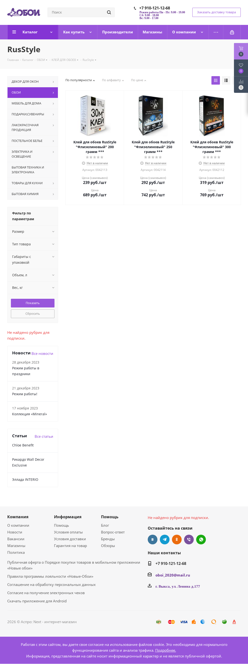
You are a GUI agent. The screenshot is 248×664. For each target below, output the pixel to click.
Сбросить (32, 313)
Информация (67, 516)
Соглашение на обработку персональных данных (51, 584)
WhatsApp (201, 539)
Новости (14, 532)
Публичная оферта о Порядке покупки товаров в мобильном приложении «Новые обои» (73, 565)
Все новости (42, 353)
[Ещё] (216, 32)
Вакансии (15, 538)
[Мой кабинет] (232, 32)
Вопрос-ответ (113, 532)
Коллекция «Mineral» (29, 414)
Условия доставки (70, 538)
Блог (105, 525)
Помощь (61, 525)
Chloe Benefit (23, 445)
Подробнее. (165, 650)
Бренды (108, 538)
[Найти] (109, 12)
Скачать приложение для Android (37, 600)
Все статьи (44, 436)
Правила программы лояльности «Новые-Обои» (50, 576)
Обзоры (108, 545)
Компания (17, 516)
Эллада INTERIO (25, 479)
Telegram (165, 539)
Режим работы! (24, 394)
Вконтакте (152, 539)
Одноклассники (177, 539)
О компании (18, 525)
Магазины (16, 545)
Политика (16, 552)
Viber (189, 539)
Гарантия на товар (70, 545)
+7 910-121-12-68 (154, 8)
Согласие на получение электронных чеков (46, 592)
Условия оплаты (68, 532)
